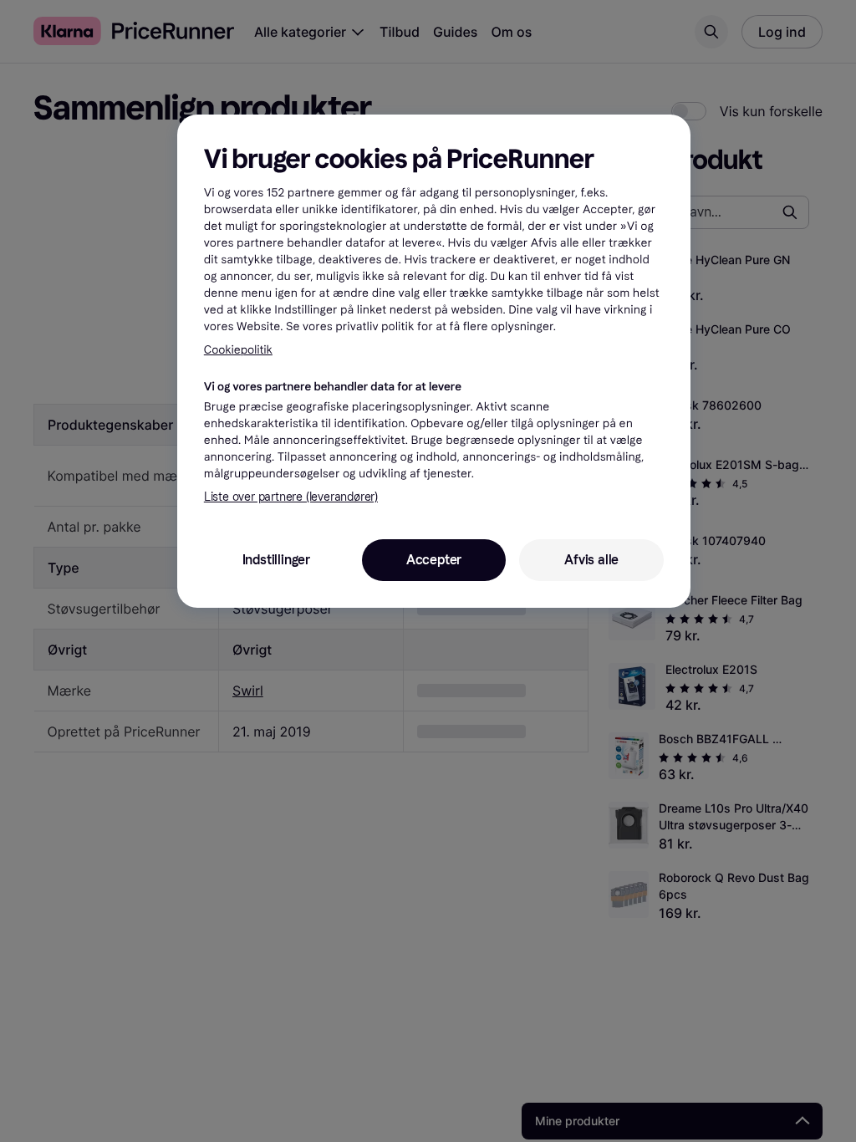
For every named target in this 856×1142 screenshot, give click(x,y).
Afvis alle (591, 560)
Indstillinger (276, 560)
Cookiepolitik (238, 350)
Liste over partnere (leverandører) (291, 497)
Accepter (433, 560)
